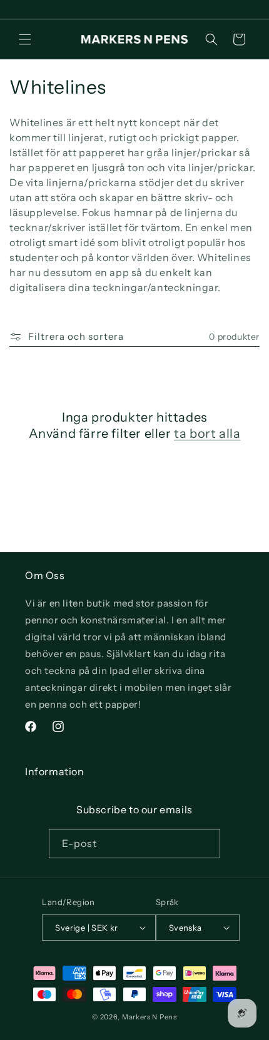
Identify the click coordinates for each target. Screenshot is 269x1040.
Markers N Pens (149, 1017)
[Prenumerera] (206, 843)
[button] (25, 39)
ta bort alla (207, 433)
